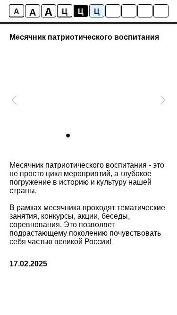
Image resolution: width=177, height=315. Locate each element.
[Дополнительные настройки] (144, 10)
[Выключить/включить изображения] (112, 10)
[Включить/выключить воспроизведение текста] (128, 10)
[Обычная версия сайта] (161, 10)
